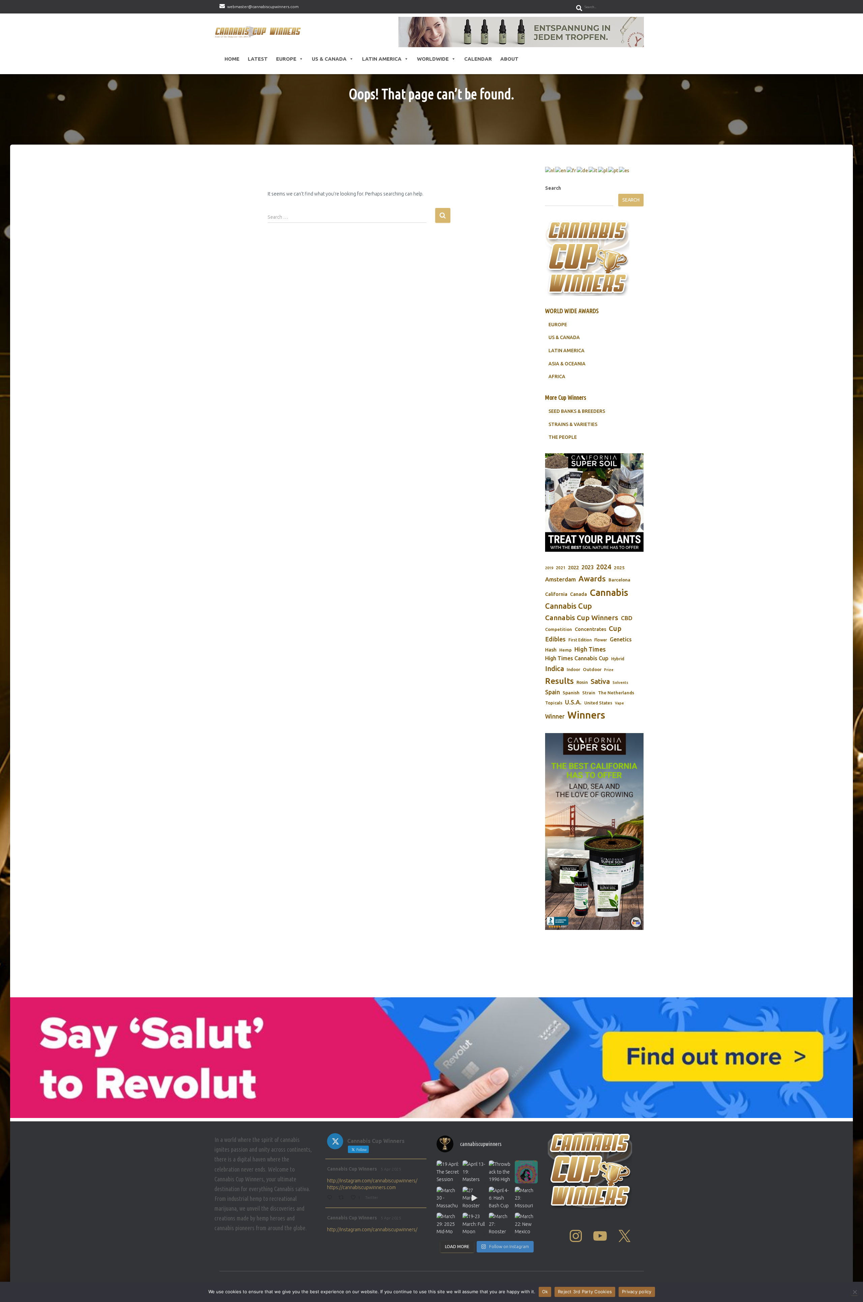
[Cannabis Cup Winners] (259, 32)
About (509, 59)
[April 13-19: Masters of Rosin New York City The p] (474, 1171)
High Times (590, 649)
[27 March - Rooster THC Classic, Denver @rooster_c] (474, 1198)
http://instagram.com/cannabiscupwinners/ (372, 1180)
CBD (626, 618)
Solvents (620, 682)
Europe (286, 59)
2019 (549, 568)
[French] (572, 170)
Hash (551, 650)
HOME (232, 59)
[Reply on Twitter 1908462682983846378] (330, 1198)
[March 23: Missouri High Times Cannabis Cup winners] (526, 1198)
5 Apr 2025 (391, 1169)
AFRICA (556, 376)
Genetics (621, 639)
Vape (619, 703)
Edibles (555, 639)
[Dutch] (550, 170)
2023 (588, 567)
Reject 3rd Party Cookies (585, 1291)
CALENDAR (478, 59)
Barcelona (619, 579)
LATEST (258, 59)
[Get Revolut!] (431, 1057)
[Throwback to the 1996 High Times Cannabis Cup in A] (500, 1171)
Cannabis (609, 592)
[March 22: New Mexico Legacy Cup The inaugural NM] (526, 1224)
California (556, 594)
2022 (573, 567)
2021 (560, 568)
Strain (588, 692)
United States (598, 702)
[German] (583, 170)
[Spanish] (624, 170)
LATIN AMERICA (566, 350)
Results (559, 681)
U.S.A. (573, 702)
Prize (609, 670)
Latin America (381, 59)
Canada (578, 594)
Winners (586, 715)
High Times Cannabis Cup (576, 658)
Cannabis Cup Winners (581, 617)
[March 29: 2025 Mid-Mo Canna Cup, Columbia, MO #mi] (448, 1224)
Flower (600, 640)
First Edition (580, 640)
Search (553, 188)
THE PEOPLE (562, 437)
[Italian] (593, 170)
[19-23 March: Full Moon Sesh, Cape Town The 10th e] (474, 1224)
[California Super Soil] (594, 831)
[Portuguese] (613, 170)
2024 (603, 567)
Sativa (600, 681)
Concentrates (590, 629)
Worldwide (433, 59)
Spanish (571, 692)
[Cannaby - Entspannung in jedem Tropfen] (521, 32)
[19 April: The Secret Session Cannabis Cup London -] (448, 1171)
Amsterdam (560, 579)
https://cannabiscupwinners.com (361, 1187)
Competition (558, 629)
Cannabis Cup (568, 606)
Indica (554, 668)
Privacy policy (637, 1291)
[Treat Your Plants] (594, 502)
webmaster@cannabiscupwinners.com (263, 6)
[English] (561, 170)
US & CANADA (564, 337)
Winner (555, 716)
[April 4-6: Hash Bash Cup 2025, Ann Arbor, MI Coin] (500, 1198)
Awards (592, 578)
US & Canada (329, 59)
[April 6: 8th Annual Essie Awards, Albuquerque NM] (526, 1171)
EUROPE (557, 324)
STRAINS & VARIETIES (572, 424)
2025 (619, 567)
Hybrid (617, 659)
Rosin (582, 682)
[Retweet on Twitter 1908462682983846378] (343, 1198)
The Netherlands (616, 692)
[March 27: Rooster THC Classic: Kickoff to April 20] (500, 1224)
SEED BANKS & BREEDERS (576, 411)
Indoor (573, 669)
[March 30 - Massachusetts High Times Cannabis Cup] (448, 1198)
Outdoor (592, 669)
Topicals (553, 702)
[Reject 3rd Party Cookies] (854, 1292)
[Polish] (603, 170)
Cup (615, 628)
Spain (552, 692)
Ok (545, 1291)
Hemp (565, 650)
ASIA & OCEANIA (567, 363)
